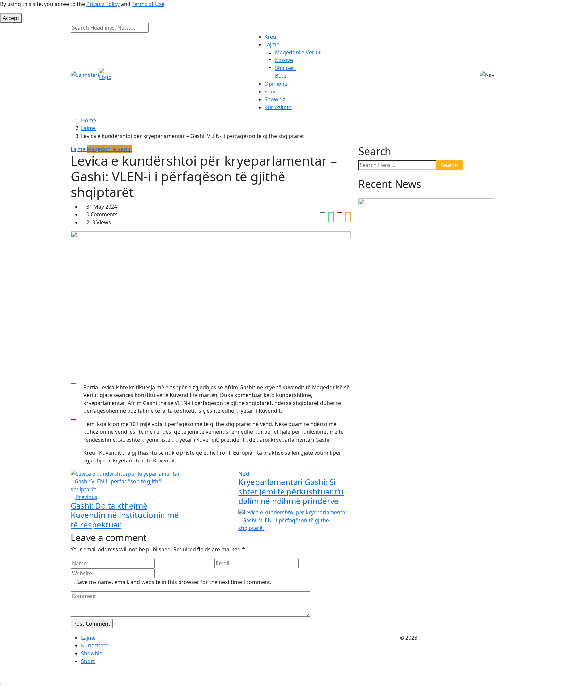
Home (88, 120)
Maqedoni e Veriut (298, 52)
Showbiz (275, 99)
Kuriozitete (278, 107)
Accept (11, 18)
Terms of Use (148, 4)
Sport (271, 91)
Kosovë (284, 60)
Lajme (272, 44)
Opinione (276, 83)
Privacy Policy (103, 4)
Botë (280, 75)
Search (449, 165)
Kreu (270, 36)
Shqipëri (285, 68)
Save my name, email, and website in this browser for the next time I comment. (173, 582)
